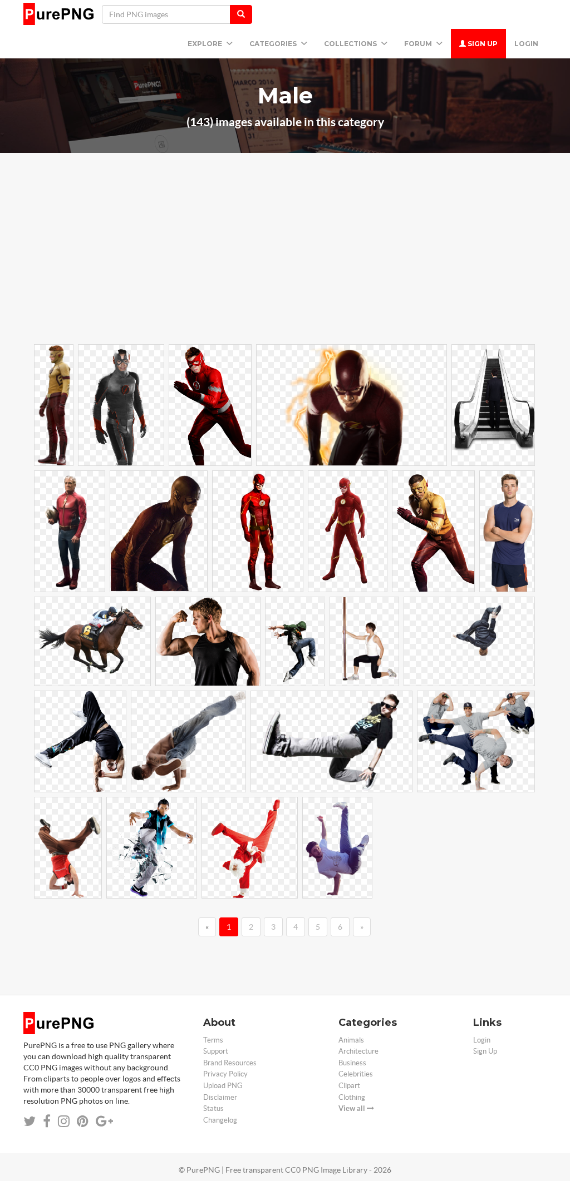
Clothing (351, 1097)
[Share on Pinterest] (83, 1121)
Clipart (349, 1085)
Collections (351, 43)
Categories (273, 43)
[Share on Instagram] (64, 1121)
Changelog (220, 1120)
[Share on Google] (104, 1121)
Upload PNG (223, 1085)
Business (352, 1063)
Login (526, 43)
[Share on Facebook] (47, 1121)
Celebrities (355, 1074)
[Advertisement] (285, 264)
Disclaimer (220, 1097)
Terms (213, 1040)
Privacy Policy (225, 1074)
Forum (419, 43)
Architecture (358, 1051)
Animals (351, 1040)
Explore (206, 43)
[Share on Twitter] (29, 1121)
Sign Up (482, 43)
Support (215, 1051)
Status (213, 1108)
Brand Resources (230, 1063)
